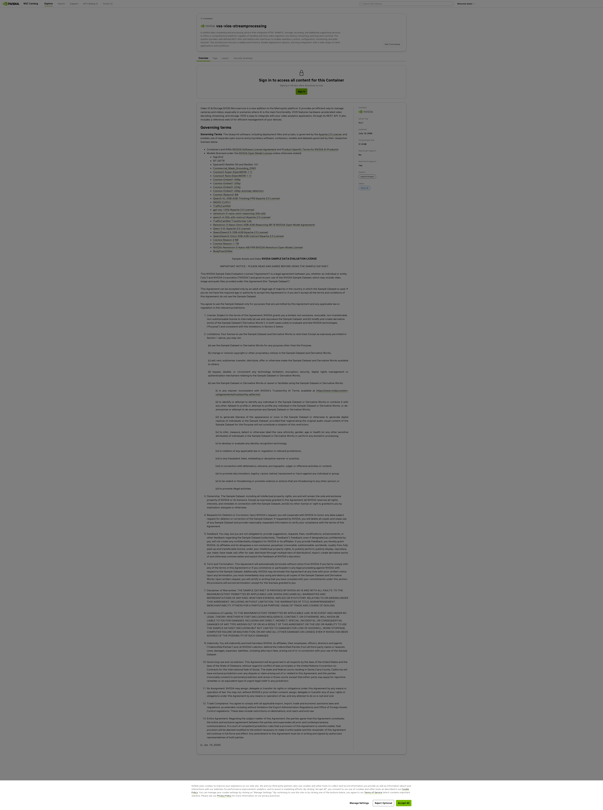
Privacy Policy (224, 795)
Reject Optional (383, 803)
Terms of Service (373, 792)
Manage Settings (359, 803)
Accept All (403, 803)
